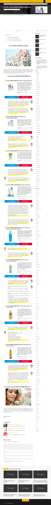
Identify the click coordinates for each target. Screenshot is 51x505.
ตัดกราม (37, 233)
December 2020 (38, 165)
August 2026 (37, 72)
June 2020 (37, 175)
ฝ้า (36, 295)
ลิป (36, 332)
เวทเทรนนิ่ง (37, 394)
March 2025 (37, 105)
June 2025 (37, 99)
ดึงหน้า (37, 227)
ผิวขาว (37, 291)
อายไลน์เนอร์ (37, 371)
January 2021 (37, 163)
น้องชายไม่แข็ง (38, 266)
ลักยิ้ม (37, 330)
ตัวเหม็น (37, 237)
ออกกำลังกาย (37, 365)
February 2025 (38, 107)
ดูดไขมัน (37, 229)
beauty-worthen (10, 503)
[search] (46, 4)
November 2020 (38, 167)
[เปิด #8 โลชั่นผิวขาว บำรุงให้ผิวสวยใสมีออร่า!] (5, 425)
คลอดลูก (37, 206)
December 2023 (38, 126)
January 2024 (37, 124)
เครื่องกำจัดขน (38, 379)
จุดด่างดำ (37, 221)
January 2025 (37, 109)
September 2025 (38, 93)
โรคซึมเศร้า (37, 416)
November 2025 (38, 89)
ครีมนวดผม (37, 204)
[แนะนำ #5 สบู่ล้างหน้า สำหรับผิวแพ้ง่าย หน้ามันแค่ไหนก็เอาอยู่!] (5, 430)
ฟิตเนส (37, 303)
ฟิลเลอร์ (37, 305)
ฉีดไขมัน (37, 223)
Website (5, 457)
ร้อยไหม (37, 326)
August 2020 (37, 173)
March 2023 (37, 144)
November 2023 (38, 128)
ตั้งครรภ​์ (37, 239)
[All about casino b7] (37, 45)
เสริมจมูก (37, 396)
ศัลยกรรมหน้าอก (38, 338)
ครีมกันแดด (37, 200)
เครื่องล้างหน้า (38, 381)
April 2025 (37, 103)
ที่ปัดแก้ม (37, 256)
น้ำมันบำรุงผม (38, 270)
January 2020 (37, 177)
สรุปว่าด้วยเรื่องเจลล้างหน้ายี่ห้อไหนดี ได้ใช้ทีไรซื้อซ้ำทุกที (14, 40)
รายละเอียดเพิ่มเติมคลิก (11, 97)
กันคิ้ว (37, 192)
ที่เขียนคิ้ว (37, 262)
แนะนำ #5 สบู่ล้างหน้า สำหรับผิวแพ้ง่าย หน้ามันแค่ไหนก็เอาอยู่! (16, 428)
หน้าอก (37, 359)
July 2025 (37, 97)
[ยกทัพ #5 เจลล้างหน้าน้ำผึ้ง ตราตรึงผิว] (5, 434)
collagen (37, 190)
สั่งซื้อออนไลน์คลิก (25, 97)
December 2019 (38, 179)
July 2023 (37, 136)
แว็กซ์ (37, 406)
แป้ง (36, 402)
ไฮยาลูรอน (37, 429)
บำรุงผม (37, 274)
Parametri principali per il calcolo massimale (9, 481)
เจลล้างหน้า (18, 9)
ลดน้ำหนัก (37, 328)
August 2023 (37, 134)
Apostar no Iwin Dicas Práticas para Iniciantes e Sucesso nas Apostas (24, 495)
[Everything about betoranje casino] (37, 54)
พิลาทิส (37, 297)
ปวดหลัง (37, 276)
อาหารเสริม (37, 375)
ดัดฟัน (37, 225)
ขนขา (37, 196)
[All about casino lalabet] (37, 41)
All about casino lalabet (42, 39)
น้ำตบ (37, 268)
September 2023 (38, 132)
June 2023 (37, 138)
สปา (36, 344)
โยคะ (36, 414)
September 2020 (38, 171)
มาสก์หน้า (37, 307)
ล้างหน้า (37, 334)
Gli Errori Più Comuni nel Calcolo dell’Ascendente (23, 481)
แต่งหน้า (37, 400)
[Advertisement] (25, 21)
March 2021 (37, 159)
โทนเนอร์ (37, 408)
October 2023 (38, 130)
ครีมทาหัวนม (37, 202)
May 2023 (37, 140)
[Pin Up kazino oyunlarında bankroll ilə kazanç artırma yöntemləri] (37, 36)
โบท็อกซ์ (37, 410)
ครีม (36, 198)
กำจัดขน (37, 194)
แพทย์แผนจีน (37, 404)
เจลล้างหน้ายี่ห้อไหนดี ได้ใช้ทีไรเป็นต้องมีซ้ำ (12, 37)
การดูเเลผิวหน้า (12, 9)
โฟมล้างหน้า (37, 412)
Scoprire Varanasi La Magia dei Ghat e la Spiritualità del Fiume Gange (10, 495)
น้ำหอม (37, 272)
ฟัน (36, 301)
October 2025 (38, 91)
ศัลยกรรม (37, 336)
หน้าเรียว (37, 361)
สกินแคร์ (9, 9)
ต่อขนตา (37, 241)
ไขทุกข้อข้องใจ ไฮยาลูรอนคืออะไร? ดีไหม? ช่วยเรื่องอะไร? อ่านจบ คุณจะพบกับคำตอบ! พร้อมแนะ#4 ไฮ (41, 60)
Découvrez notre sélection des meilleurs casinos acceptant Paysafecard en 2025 (40, 481)
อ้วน (36, 377)
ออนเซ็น (37, 367)
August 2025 (37, 95)
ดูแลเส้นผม (37, 231)
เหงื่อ (36, 398)
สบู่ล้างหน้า (37, 342)
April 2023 (37, 142)
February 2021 (38, 161)
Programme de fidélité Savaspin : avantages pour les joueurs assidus (39, 495)
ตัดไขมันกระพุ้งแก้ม (38, 235)
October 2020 (38, 169)
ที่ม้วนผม (37, 258)
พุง (36, 299)
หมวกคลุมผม (37, 363)
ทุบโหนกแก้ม (37, 264)
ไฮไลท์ (37, 431)
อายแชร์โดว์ (37, 369)
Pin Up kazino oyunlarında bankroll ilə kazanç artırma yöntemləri (42, 36)
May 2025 (37, 101)
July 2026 (37, 74)
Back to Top (25, 500)
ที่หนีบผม (37, 260)
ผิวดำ (36, 293)
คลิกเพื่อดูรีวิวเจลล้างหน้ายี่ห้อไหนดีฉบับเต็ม (21, 249)
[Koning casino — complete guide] (37, 49)
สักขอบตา (37, 346)
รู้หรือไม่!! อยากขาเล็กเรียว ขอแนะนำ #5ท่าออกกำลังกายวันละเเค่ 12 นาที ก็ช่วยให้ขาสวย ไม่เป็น (41, 67)
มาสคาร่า (37, 309)
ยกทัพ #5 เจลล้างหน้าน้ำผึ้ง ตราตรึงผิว (13, 432)
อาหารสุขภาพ (38, 373)
